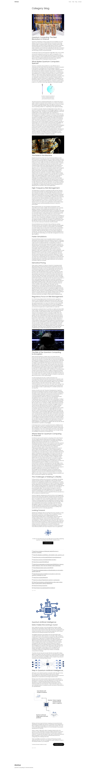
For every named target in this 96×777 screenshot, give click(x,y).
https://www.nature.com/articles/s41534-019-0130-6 (44, 559)
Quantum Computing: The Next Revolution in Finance (44, 38)
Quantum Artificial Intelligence (44, 622)
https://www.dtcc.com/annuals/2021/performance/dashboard (47, 557)
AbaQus (16, 1)
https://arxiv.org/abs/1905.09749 (40, 577)
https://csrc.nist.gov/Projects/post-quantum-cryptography (46, 580)
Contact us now (58, 744)
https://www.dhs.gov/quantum (40, 585)
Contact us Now (47, 542)
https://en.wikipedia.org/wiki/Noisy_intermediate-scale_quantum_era (48, 555)
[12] (32, 582)
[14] (46, 454)
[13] (49, 422)
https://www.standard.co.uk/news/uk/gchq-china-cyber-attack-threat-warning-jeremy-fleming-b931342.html (47, 583)
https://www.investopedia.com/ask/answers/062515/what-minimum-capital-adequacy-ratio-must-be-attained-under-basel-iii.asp (48, 565)
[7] (43, 361)
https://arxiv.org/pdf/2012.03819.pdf (41, 562)
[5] (32, 562)
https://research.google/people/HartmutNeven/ (44, 587)
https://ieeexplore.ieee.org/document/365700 (43, 567)
